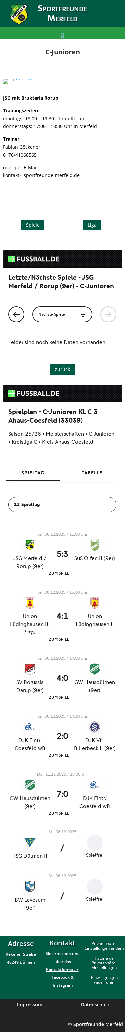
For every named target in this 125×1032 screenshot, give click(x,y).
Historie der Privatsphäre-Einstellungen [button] (104, 963)
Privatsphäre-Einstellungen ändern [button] (104, 946)
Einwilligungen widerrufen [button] (104, 980)
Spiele (33, 225)
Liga (92, 225)
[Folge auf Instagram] (113, 19)
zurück (62, 369)
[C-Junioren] (17, 78)
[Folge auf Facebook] (99, 19)
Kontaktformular (62, 969)
